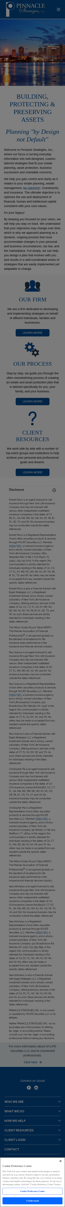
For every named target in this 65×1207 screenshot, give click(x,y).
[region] (32, 1182)
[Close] (60, 1161)
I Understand (32, 1200)
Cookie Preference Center (32, 1191)
